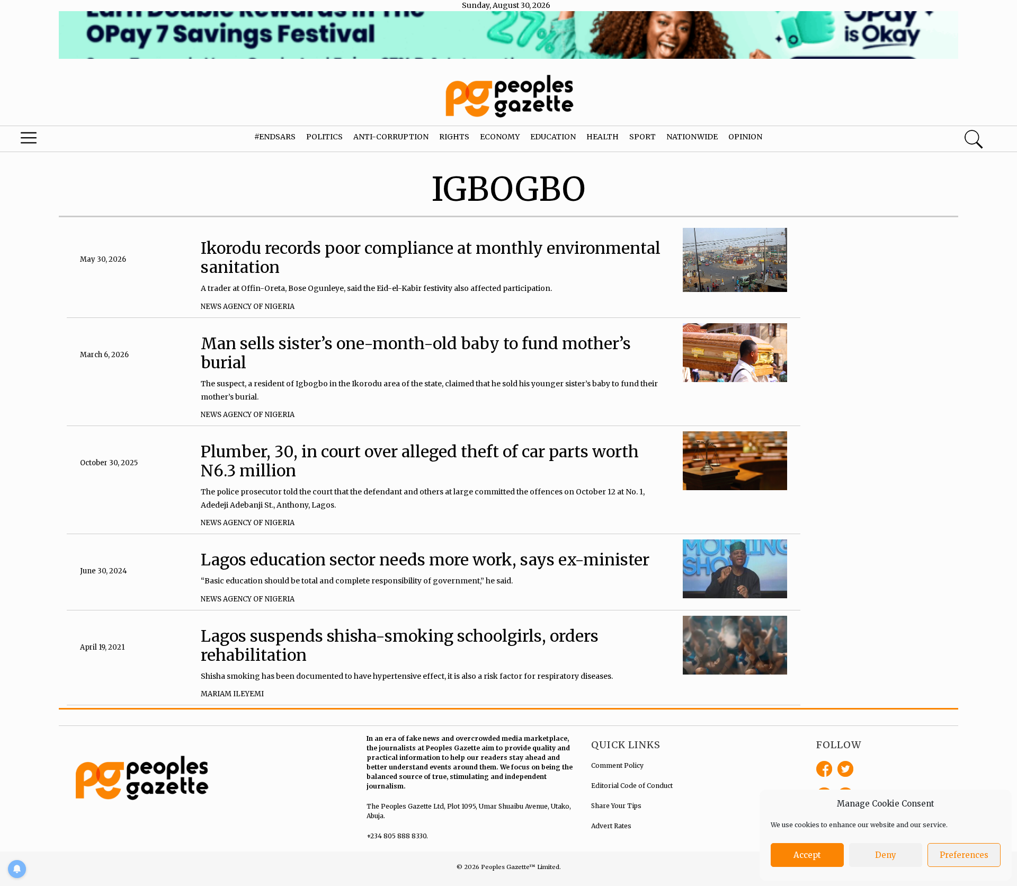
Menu (54, 140)
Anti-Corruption (391, 136)
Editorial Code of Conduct (632, 786)
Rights (454, 136)
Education (553, 136)
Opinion (745, 136)
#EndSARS (275, 136)
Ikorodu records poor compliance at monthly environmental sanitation (431, 257)
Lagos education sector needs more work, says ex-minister (425, 560)
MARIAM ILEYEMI (232, 693)
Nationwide (692, 136)
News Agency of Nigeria (248, 306)
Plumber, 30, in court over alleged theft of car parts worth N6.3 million (420, 461)
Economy (500, 136)
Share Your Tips (616, 806)
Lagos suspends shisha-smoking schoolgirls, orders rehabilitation (400, 645)
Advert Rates (611, 826)
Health (602, 136)
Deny (885, 855)
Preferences (964, 855)
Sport (642, 136)
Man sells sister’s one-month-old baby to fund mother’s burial (416, 353)
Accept (807, 855)
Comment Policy (617, 765)
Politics (324, 136)
